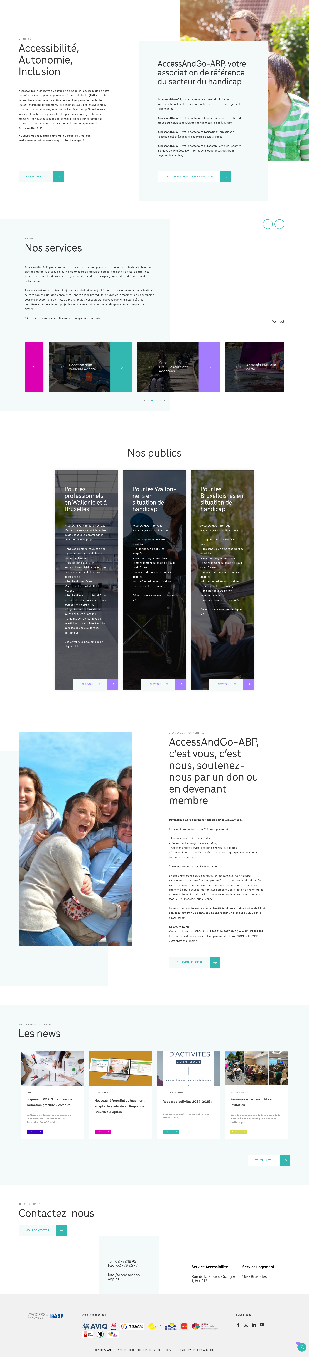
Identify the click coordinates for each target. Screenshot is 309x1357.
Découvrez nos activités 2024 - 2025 (189, 176)
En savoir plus (36, 176)
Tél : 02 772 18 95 (122, 1262)
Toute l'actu (264, 1160)
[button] (268, 224)
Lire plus (34, 1132)
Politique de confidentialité (144, 1350)
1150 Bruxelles (254, 1277)
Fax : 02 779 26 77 (123, 1266)
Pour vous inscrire (189, 962)
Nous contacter (37, 1230)
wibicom (208, 1350)
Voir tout (278, 322)
